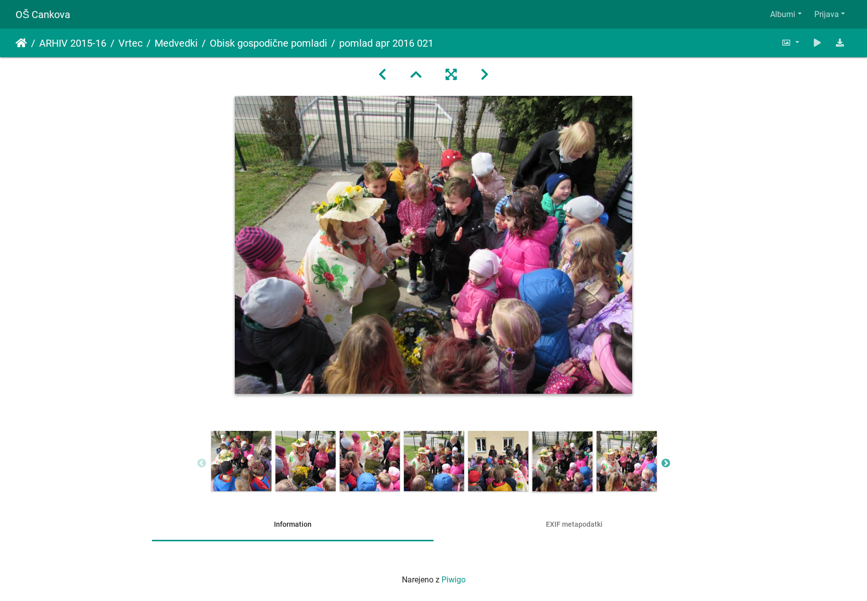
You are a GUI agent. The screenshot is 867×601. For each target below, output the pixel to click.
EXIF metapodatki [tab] (574, 524)
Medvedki (176, 43)
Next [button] (666, 464)
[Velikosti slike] (790, 43)
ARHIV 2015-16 (72, 43)
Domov (21, 43)
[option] (241, 461)
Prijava (826, 14)
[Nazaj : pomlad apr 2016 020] (382, 74)
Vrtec (130, 43)
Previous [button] (202, 464)
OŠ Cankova (43, 15)
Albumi (782, 14)
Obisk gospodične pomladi (268, 43)
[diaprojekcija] (817, 43)
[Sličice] (416, 74)
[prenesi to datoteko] (839, 43)
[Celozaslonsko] (451, 74)
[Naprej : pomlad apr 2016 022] (485, 74)
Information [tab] (293, 524)
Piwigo (454, 579)
